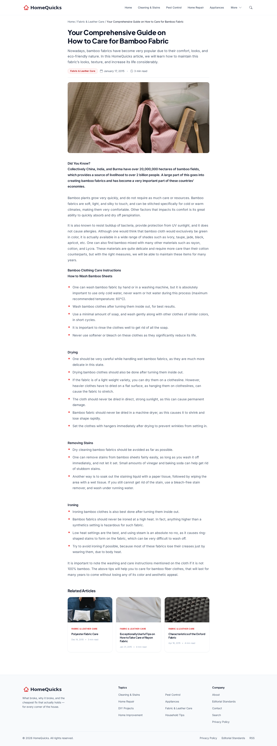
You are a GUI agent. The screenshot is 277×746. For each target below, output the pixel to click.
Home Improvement (130, 715)
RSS (252, 738)
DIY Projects (126, 708)
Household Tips (174, 715)
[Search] (251, 7)
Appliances (217, 7)
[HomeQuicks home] (43, 8)
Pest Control (174, 7)
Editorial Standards (224, 701)
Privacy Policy (221, 721)
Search (216, 715)
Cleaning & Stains (149, 7)
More (234, 7)
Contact (217, 708)
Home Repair (196, 7)
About (216, 694)
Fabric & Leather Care (90, 21)
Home (128, 7)
